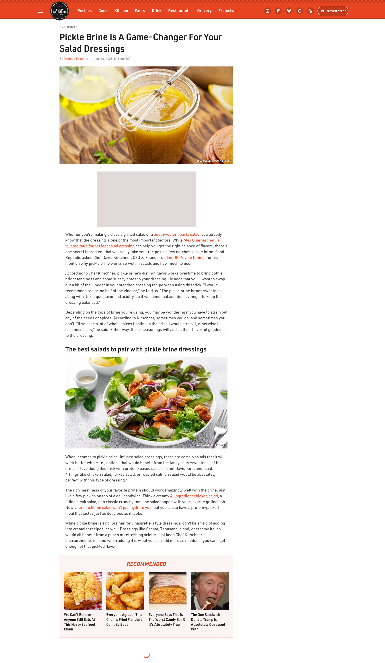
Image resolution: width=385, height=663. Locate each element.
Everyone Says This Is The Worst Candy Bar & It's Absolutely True (167, 619)
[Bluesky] (289, 10)
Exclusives (228, 10)
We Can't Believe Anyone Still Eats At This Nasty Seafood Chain (79, 621)
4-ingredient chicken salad (194, 495)
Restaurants (179, 10)
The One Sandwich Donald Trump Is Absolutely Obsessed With (208, 621)
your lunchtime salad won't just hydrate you (113, 507)
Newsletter (336, 10)
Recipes (84, 10)
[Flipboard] (278, 10)
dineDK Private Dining (185, 257)
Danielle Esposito (76, 58)
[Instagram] (267, 10)
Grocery (204, 10)
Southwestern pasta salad (176, 234)
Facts (140, 10)
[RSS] (310, 10)
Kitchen (121, 10)
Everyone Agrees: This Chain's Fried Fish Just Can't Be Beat (124, 619)
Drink (157, 10)
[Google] (299, 10)
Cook (103, 10)
